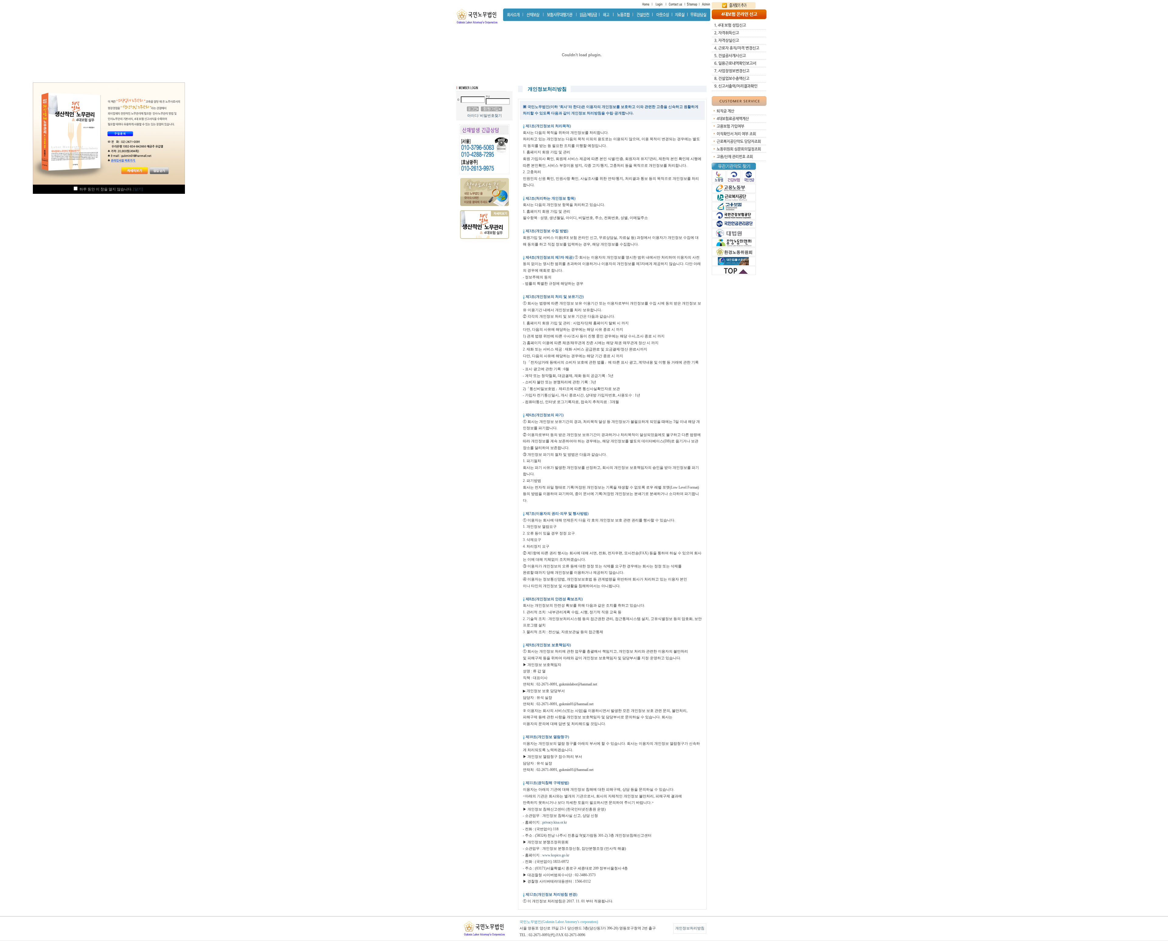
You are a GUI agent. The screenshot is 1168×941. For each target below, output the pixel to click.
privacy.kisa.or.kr (554, 822)
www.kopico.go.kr (555, 855)
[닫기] (138, 189)
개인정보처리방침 (689, 928)
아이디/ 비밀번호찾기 (484, 115)
